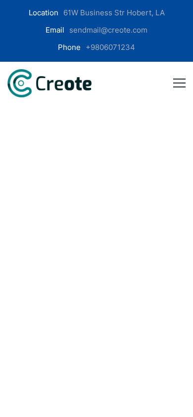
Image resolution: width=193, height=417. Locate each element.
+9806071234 (110, 47)
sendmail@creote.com (108, 30)
